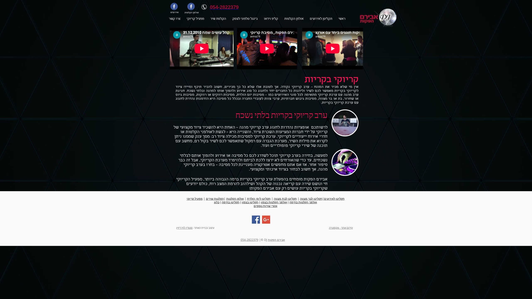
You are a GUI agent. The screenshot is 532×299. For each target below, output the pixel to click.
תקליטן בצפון (250, 202)
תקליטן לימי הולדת (259, 199)
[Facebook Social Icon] (256, 220)
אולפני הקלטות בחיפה (303, 202)
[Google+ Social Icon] (266, 220)
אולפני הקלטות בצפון (274, 202)
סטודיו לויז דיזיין (184, 228)
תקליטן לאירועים (334, 199)
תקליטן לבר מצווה (311, 199)
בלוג (216, 202)
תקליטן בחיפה (230, 202)
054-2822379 (249, 240)
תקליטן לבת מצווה (285, 199)
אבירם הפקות (276, 240)
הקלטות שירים (215, 199)
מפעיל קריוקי (195, 199)
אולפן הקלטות (235, 199)
